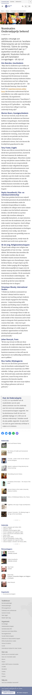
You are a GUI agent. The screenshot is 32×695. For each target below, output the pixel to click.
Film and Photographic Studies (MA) (12, 538)
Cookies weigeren (23, 693)
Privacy (3, 674)
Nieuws (7, 11)
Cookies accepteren (8, 693)
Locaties (4, 666)
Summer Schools (6, 613)
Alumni (3, 659)
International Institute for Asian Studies (11, 648)
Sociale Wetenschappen (8, 636)
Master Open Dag (6, 618)
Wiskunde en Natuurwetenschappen (11, 638)
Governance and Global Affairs (9, 631)
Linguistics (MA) (7, 529)
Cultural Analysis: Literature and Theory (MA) (14, 541)
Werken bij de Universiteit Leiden (10, 654)
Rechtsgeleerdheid (6, 633)
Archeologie (5, 624)
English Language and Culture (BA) (12, 527)
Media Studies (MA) (8, 537)
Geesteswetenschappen (9, 594)
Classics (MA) (6, 535)
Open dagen (5, 615)
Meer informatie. (6, 690)
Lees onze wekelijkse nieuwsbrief (10, 682)
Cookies (3, 671)
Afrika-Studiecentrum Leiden (9, 641)
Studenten (12, 1)
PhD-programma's (6, 608)
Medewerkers (18, 1)
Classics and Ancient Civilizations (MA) (13, 533)
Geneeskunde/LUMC (7, 629)
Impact (3, 662)
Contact (4, 676)
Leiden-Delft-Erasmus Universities (10, 664)
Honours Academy (6, 643)
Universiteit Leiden (5, 1)
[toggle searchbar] (23, 6)
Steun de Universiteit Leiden (9, 657)
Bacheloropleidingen (7, 603)
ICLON (3, 646)
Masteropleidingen (6, 605)
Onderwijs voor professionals (9, 610)
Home (2, 11)
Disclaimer (4, 669)
